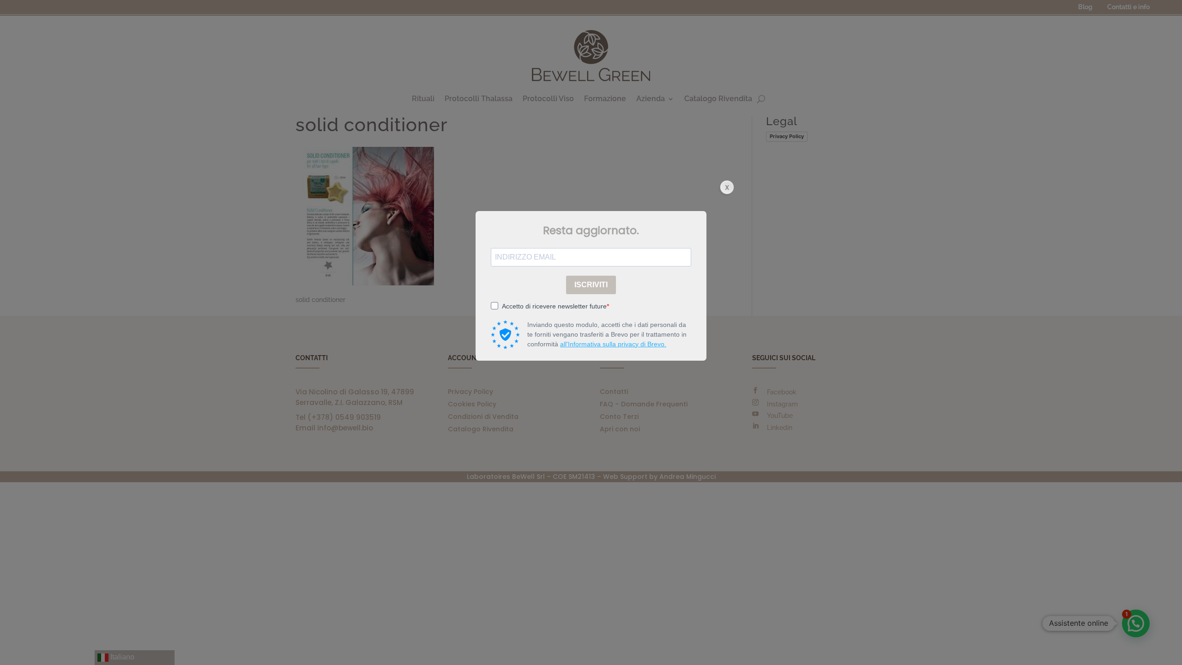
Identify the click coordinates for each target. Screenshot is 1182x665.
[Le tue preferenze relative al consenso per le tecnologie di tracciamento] (1166, 649)
